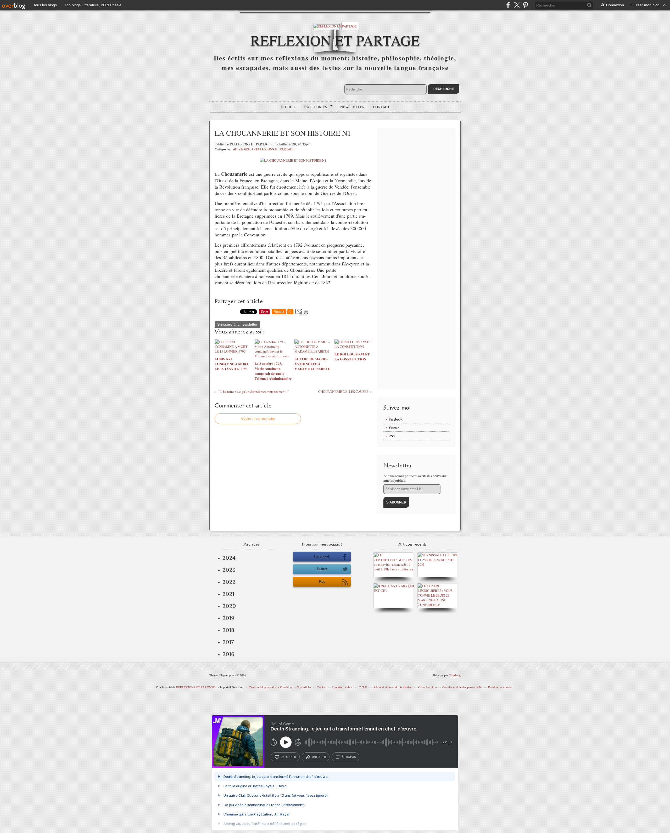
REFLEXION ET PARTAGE (335, 39)
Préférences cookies (500, 687)
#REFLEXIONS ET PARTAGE (273, 149)
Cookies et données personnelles (462, 687)
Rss (322, 581)
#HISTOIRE (241, 149)
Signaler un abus (342, 687)
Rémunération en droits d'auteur (393, 687)
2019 (228, 618)
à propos (349, 756)
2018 (228, 630)
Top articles (304, 687)
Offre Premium (427, 687)
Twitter (394, 427)
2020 (229, 606)
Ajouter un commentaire (258, 419)
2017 (228, 642)
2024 (229, 558)
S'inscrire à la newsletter (237, 324)
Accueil (288, 106)
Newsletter (352, 106)
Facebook (396, 419)
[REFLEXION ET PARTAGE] (335, 26)
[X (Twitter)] (516, 5)
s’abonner (288, 756)
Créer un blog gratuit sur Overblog (270, 687)
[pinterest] (525, 5)
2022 (229, 582)
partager (319, 756)
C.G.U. (363, 687)
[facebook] (508, 5)
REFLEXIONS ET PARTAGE (195, 687)
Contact (381, 106)
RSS (392, 436)
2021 (228, 594)
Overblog (455, 675)
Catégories (314, 107)
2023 (229, 570)
